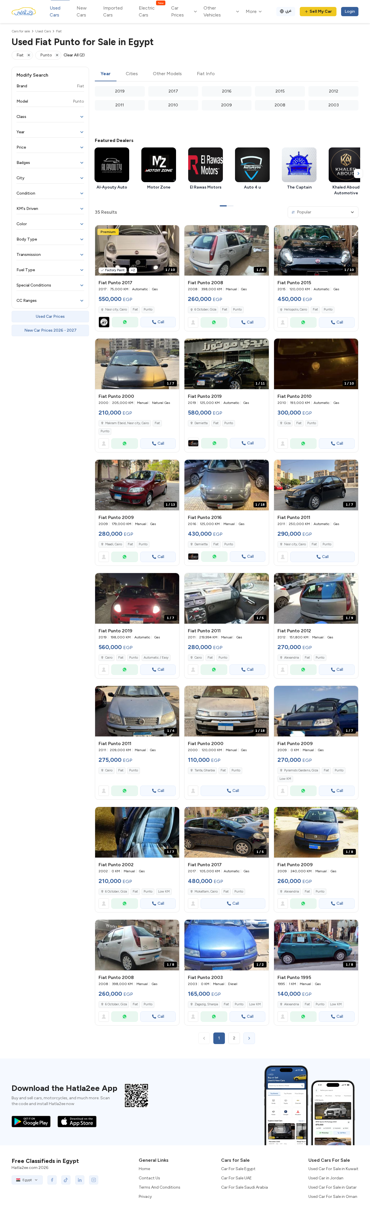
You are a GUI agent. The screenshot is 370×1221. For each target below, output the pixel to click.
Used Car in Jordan (325, 1178)
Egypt (27, 1180)
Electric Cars (151, 11)
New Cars (82, 11)
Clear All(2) (74, 55)
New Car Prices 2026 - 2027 (50, 330)
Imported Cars (113, 11)
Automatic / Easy (156, 658)
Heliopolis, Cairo (295, 309)
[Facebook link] (52, 1180)
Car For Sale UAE (236, 1178)
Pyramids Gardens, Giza (301, 770)
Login (350, 11)
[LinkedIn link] (79, 1180)
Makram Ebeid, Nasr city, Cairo (127, 423)
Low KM (285, 779)
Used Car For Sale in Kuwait (333, 1168)
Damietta (201, 423)
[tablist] (226, 74)
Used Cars (55, 11)
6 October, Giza (205, 309)
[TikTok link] (66, 1180)
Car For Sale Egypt (238, 1168)
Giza (287, 423)
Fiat (135, 309)
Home (144, 1168)
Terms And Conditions (159, 1187)
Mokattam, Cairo (206, 891)
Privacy (145, 1196)
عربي (288, 11)
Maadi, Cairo (113, 544)
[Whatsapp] (125, 322)
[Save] (172, 232)
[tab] (105, 74)
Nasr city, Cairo (116, 309)
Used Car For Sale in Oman (332, 1196)
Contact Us (149, 1178)
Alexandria (291, 658)
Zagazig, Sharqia (206, 1004)
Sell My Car (321, 11)
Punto (148, 309)
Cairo (108, 658)
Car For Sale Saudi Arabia (244, 1187)
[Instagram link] (93, 1180)
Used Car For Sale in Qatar (332, 1187)
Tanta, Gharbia (205, 770)
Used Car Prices (50, 316)
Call (161, 321)
